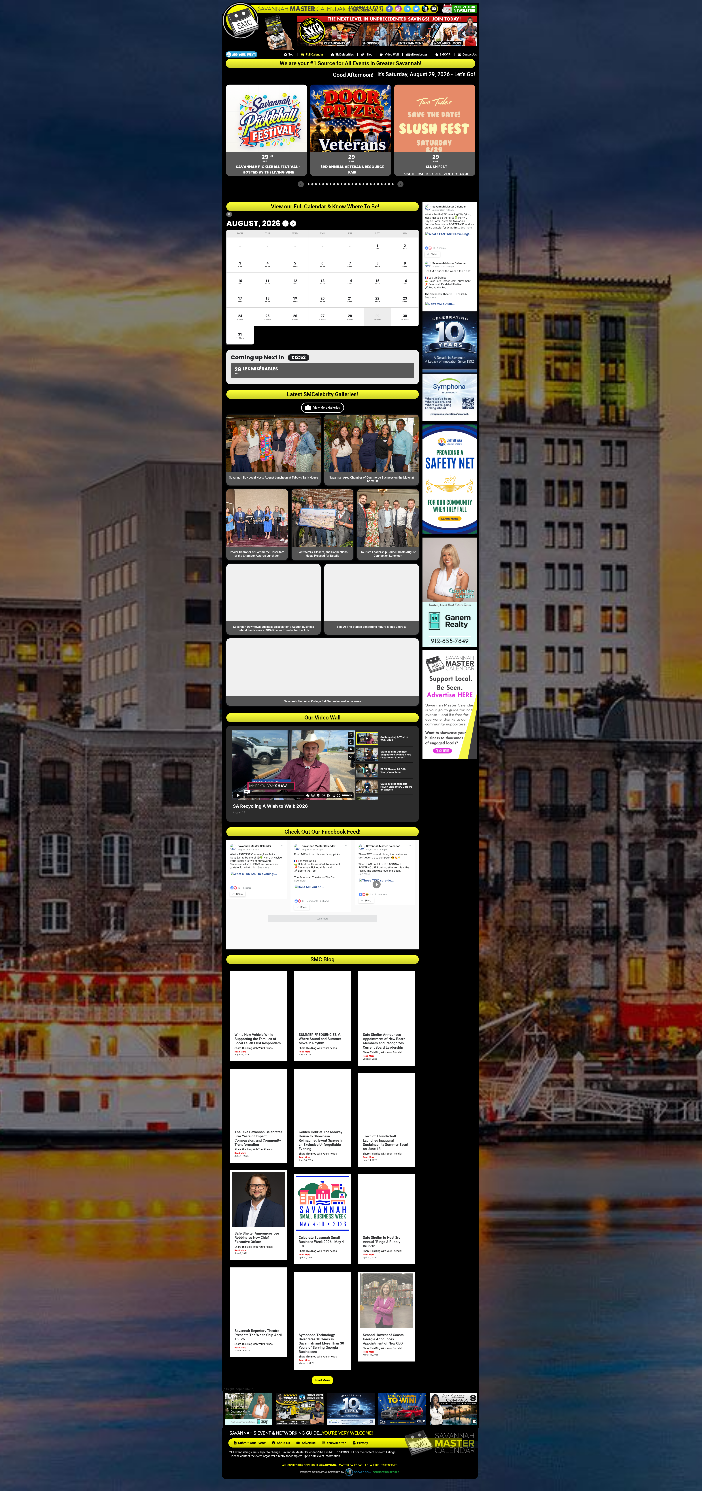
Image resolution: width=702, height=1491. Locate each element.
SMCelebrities (344, 54)
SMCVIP (444, 54)
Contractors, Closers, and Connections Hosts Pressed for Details (322, 553)
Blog (368, 54)
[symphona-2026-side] (449, 419)
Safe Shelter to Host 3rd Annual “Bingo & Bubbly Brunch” (382, 1241)
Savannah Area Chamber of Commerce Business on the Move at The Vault (371, 479)
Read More (240, 1051)
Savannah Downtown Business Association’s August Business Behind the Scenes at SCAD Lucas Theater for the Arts (273, 628)
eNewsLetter (418, 54)
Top (290, 54)
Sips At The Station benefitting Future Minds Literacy (371, 627)
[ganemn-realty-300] (449, 646)
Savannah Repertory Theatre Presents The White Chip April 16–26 (258, 1335)
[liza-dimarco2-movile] (453, 1424)
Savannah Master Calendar (254, 846)
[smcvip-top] (387, 45)
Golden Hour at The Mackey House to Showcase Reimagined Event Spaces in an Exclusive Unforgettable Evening (321, 1140)
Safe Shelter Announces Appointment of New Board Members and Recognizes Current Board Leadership (384, 1041)
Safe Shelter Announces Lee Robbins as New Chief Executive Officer (257, 1237)
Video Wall (391, 54)
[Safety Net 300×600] (449, 532)
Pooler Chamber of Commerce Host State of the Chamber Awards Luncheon (257, 553)
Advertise (308, 1443)
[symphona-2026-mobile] (351, 1424)
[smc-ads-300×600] (449, 758)
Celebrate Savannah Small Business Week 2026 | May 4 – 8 (321, 1241)
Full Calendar (313, 54)
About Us (282, 1443)
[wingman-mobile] (300, 1424)
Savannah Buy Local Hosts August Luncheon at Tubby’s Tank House (273, 477)
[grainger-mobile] (402, 1424)
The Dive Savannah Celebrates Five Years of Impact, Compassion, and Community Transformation (258, 1138)
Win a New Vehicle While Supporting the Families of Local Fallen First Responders (258, 1039)
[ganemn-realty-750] (248, 1424)
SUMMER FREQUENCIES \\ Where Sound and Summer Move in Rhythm (320, 1039)
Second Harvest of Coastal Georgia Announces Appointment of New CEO (384, 1339)
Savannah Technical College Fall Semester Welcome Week (322, 701)
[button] (425, 12)
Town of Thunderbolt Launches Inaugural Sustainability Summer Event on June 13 (385, 1142)
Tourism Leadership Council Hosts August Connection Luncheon (388, 553)
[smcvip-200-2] (277, 49)
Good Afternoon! (354, 75)
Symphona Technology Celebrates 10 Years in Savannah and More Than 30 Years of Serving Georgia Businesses (321, 1343)
